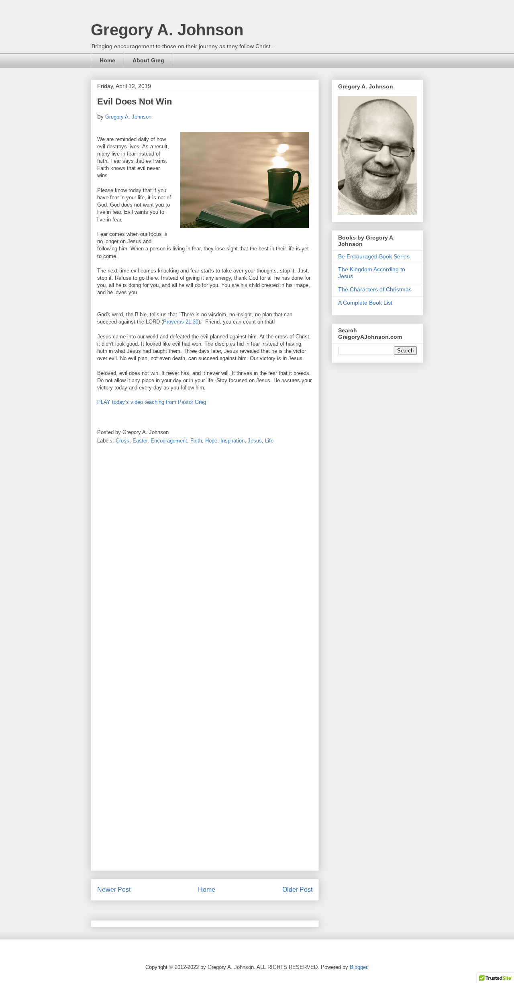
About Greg (148, 60)
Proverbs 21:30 (180, 322)
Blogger (358, 967)
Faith (196, 441)
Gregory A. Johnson (167, 30)
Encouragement (169, 441)
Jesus (255, 441)
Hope (211, 441)
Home (107, 60)
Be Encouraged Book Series (374, 256)
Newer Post (114, 889)
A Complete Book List (365, 302)
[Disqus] (204, 556)
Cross (122, 441)
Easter (140, 441)
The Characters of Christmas (375, 289)
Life (269, 441)
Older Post (297, 889)
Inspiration (232, 441)
